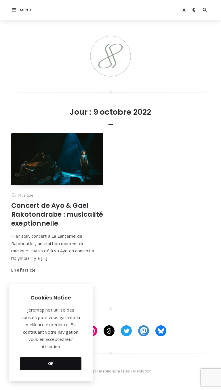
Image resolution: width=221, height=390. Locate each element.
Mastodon (142, 371)
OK (51, 363)
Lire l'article (23, 270)
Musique (25, 195)
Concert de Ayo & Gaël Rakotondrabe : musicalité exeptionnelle (57, 214)
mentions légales (114, 371)
